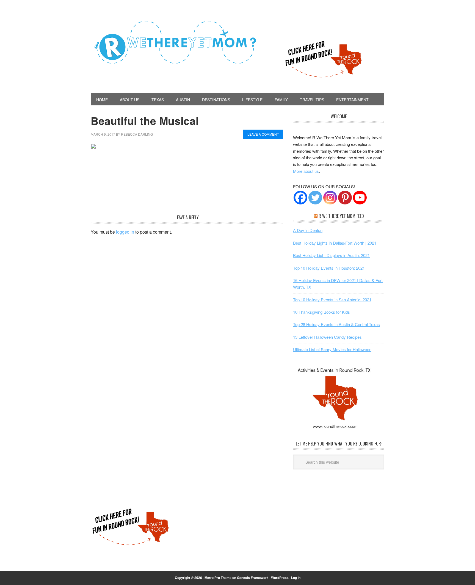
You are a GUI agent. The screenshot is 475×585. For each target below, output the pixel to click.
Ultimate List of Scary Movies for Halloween (332, 349)
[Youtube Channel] (360, 197)
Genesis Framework (253, 577)
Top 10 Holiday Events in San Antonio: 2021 (332, 299)
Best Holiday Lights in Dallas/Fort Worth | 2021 (334, 243)
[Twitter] (315, 197)
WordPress (280, 577)
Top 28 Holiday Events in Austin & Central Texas (336, 324)
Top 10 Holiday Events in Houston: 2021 (329, 268)
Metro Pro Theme (218, 577)
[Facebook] (300, 197)
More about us (306, 171)
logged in (125, 232)
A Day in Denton (307, 230)
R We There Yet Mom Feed (341, 216)
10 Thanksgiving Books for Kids (321, 312)
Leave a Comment (263, 134)
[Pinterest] (345, 197)
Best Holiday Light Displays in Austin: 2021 (331, 255)
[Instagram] (330, 197)
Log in (295, 577)
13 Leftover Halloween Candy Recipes (327, 337)
